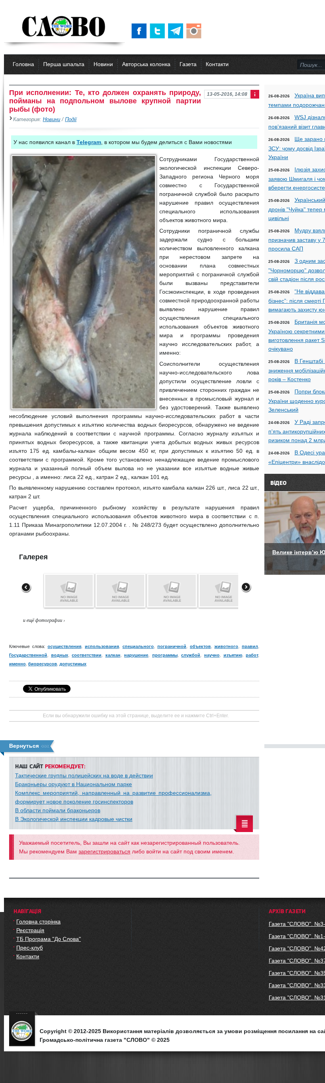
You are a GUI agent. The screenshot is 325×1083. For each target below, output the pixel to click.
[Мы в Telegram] (177, 30)
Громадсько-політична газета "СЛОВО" (64, 26)
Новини (103, 64)
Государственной (28, 655)
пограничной (171, 646)
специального (138, 646)
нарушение (136, 655)
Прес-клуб (29, 947)
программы (165, 655)
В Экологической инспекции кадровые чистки (73, 819)
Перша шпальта (63, 64)
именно (17, 663)
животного (226, 646)
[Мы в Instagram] (195, 30)
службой (190, 655)
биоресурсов (42, 663)
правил (250, 646)
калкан (112, 655)
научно (212, 655)
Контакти (217, 64)
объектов (200, 646)
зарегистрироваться (104, 851)
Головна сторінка (38, 921)
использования (102, 646)
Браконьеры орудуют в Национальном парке (73, 784)
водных (59, 655)
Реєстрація (30, 930)
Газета (188, 64)
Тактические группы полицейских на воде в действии (84, 775)
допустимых (72, 663)
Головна (23, 64)
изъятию (233, 655)
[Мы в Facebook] (141, 30)
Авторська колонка (146, 64)
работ (252, 655)
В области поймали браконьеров (57, 810)
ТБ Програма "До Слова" (48, 939)
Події (70, 119)
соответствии (86, 655)
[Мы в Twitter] (159, 30)
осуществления (64, 646)
